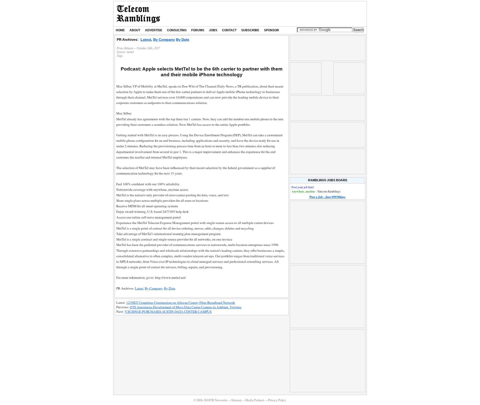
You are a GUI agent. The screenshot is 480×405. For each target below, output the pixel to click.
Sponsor (271, 30)
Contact (229, 30)
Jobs (213, 30)
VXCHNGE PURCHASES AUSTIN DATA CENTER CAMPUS (168, 311)
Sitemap (236, 400)
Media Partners (254, 400)
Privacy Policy (277, 400)
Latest (145, 40)
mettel (130, 52)
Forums (197, 30)
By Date (182, 40)
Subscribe (250, 30)
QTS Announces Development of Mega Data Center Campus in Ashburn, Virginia (185, 307)
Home (120, 30)
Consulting (176, 30)
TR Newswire (138, 14)
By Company (164, 40)
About (135, 30)
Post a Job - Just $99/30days (328, 197)
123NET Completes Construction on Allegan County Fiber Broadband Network (180, 302)
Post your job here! (303, 187)
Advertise (153, 30)
